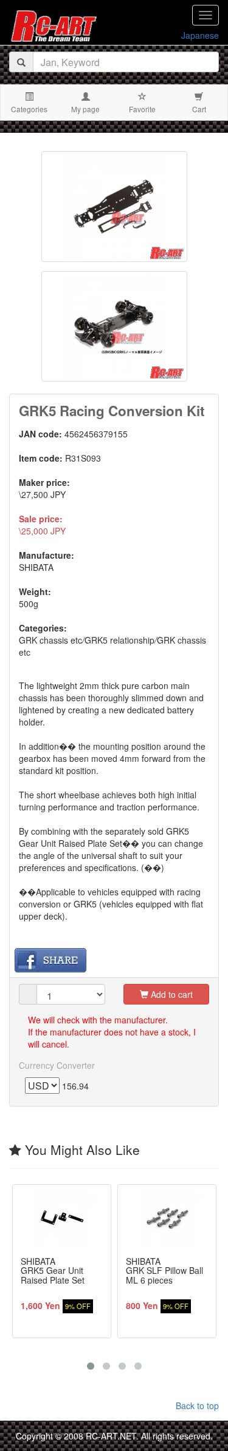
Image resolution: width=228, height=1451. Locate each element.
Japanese (200, 35)
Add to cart (170, 994)
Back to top (197, 1405)
